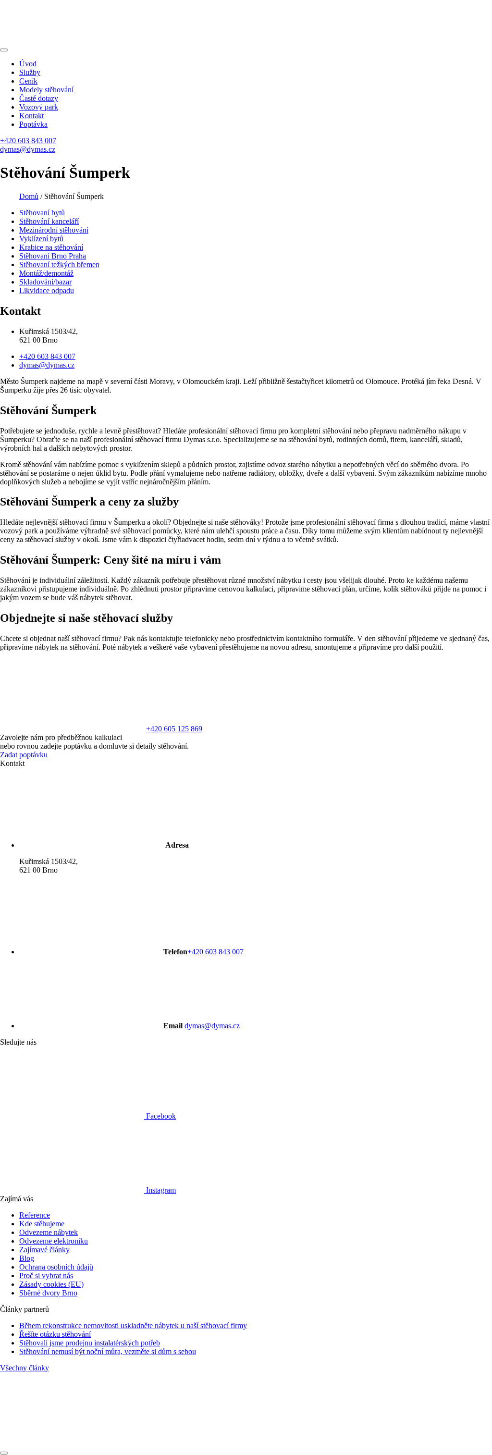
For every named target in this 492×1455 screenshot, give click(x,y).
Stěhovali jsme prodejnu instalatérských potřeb (89, 1343)
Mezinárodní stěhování (53, 230)
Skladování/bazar (45, 282)
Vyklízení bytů (41, 238)
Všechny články (24, 1368)
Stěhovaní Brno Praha (52, 256)
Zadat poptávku (24, 755)
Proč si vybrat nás (46, 1275)
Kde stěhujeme (41, 1224)
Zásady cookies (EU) (51, 1284)
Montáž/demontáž (46, 273)
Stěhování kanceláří (49, 221)
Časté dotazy (38, 98)
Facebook (160, 1116)
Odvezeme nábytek (48, 1232)
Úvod (28, 64)
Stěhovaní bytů (42, 213)
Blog (26, 1258)
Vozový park (38, 107)
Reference (34, 1215)
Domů (28, 196)
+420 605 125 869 (174, 729)
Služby (29, 72)
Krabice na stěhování (51, 247)
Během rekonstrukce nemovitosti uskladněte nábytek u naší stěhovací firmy (133, 1325)
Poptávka (33, 124)
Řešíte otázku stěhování (55, 1334)
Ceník (28, 81)
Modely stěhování (46, 90)
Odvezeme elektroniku (53, 1241)
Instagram (160, 1190)
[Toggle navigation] (4, 50)
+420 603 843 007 (28, 140)
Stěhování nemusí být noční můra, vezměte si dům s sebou (107, 1351)
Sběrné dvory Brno (48, 1293)
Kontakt (31, 115)
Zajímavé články (44, 1249)
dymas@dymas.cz (27, 149)
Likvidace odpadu (46, 290)
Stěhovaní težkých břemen (59, 264)
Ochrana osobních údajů (56, 1267)
